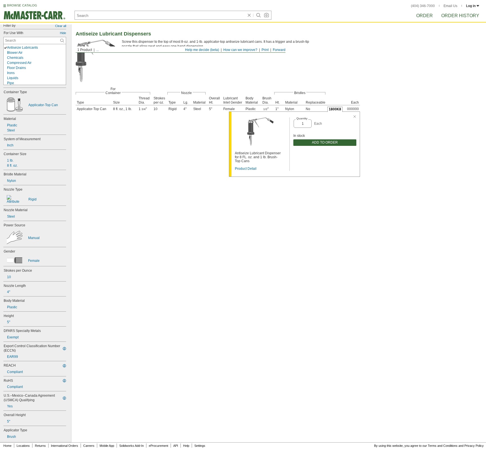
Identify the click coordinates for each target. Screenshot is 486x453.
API (175, 445)
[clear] (249, 15)
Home (7, 445)
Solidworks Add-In (131, 445)
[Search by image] (266, 15)
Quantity (301, 118)
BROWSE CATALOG (22, 5)
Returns (40, 445)
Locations (23, 445)
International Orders (64, 445)
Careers (88, 445)
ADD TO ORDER (325, 142)
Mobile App (107, 445)
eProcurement (158, 445)
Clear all (60, 26)
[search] (62, 40)
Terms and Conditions (443, 445)
